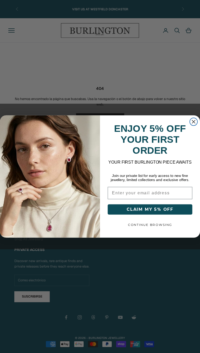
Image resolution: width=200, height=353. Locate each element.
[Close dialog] (194, 122)
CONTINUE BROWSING (150, 225)
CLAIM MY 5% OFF (150, 209)
